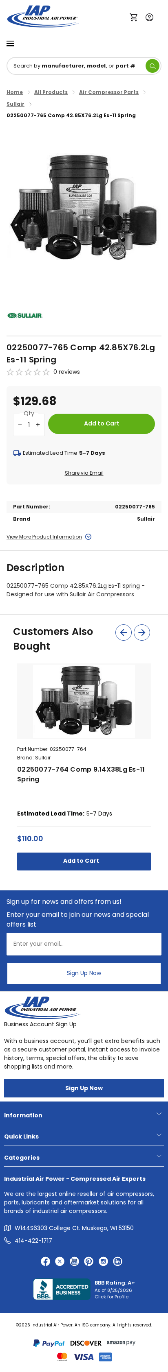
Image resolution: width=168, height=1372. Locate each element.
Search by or (74, 66)
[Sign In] (147, 16)
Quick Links (21, 1136)
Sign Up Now (84, 973)
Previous (123, 632)
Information (23, 1115)
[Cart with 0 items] (135, 16)
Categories (22, 1158)
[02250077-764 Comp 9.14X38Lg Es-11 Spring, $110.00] (84, 701)
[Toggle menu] (10, 43)
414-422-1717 (33, 1241)
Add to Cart (81, 861)
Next (142, 632)
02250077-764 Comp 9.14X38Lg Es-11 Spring (81, 774)
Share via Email (84, 472)
